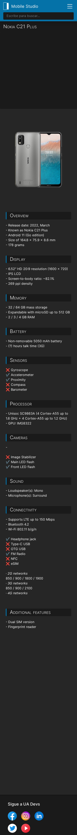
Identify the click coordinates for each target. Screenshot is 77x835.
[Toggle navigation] (68, 6)
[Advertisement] (38, 70)
